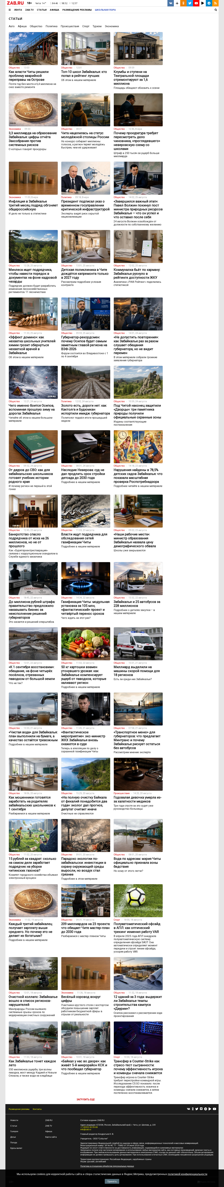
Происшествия (70, 26)
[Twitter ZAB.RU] (190, 3)
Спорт (85, 26)
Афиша (54, 9)
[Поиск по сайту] (168, 10)
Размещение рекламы (19, 1109)
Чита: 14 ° (40, 3)
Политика (51, 26)
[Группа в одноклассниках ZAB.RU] (183, 3)
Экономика (112, 26)
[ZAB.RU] (15, 4)
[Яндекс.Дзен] (201, 1109)
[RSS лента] (215, 3)
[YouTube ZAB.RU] (196, 3)
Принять (112, 1181)
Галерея (14, 1131)
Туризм (97, 26)
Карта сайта (51, 1137)
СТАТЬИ (15, 18)
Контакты (37, 1109)
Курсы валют (16, 1148)
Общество (36, 26)
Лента (18, 9)
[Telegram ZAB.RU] (209, 3)
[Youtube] (214, 1109)
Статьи (42, 9)
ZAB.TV (29, 9)
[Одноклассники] (192, 1109)
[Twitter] (196, 1109)
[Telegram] (205, 1109)
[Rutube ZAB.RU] (202, 3)
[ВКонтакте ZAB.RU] (170, 3)
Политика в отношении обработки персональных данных (107, 1166)
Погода (13, 1142)
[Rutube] (210, 1109)
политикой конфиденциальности (187, 1174)
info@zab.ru (85, 1129)
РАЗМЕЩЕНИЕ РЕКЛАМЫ (77, 9)
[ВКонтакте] (188, 1109)
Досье (13, 1137)
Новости (14, 1120)
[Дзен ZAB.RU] (177, 3)
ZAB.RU (48, 1120)
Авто (12, 26)
